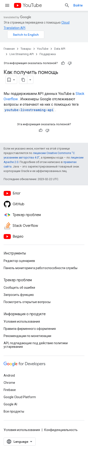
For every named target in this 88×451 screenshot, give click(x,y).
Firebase (10, 390)
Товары (26, 48)
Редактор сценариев (19, 261)
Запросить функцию (19, 295)
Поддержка (47, 54)
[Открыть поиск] (67, 5)
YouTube (32, 5)
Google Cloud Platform (20, 397)
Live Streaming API (21, 54)
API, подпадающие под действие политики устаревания (36, 344)
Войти (78, 5)
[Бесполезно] (69, 63)
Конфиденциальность (61, 430)
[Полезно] (63, 63)
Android (9, 375)
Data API (59, 48)
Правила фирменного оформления (30, 328)
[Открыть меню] (7, 5)
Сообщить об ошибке (19, 287)
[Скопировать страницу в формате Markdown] (23, 80)
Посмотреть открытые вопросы (27, 302)
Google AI (10, 404)
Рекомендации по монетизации (27, 336)
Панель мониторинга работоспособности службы (40, 268)
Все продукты (14, 411)
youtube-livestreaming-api (29, 110)
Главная (9, 48)
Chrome (9, 382)
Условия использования (22, 321)
